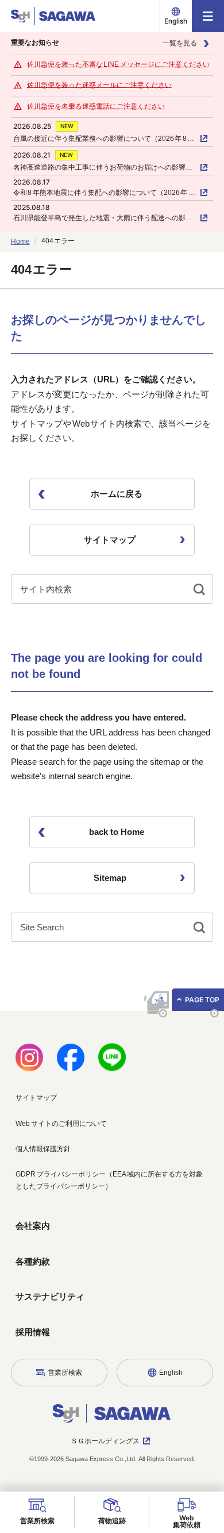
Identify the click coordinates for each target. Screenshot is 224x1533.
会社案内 (33, 1226)
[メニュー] (208, 16)
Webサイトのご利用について (61, 1124)
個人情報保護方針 (43, 1149)
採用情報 (33, 1332)
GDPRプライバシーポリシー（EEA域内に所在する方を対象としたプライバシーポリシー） (109, 1180)
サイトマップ (36, 1098)
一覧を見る (180, 43)
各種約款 (33, 1261)
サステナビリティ (50, 1296)
